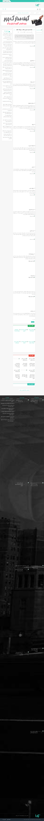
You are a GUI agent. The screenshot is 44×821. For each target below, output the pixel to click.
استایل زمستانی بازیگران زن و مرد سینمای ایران (24, 364)
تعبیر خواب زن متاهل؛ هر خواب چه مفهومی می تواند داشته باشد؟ (7, 34)
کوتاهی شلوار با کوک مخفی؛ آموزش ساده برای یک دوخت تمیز (7, 61)
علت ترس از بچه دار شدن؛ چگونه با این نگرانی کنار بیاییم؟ (7, 67)
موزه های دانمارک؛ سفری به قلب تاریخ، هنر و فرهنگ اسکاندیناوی (7, 51)
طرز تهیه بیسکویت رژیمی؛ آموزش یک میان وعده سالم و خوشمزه (7, 89)
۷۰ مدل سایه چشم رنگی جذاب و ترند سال (19, 401)
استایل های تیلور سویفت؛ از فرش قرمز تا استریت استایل (17, 376)
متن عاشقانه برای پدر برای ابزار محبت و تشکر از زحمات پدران (8, 134)
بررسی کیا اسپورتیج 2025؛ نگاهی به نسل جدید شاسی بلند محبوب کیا (7, 128)
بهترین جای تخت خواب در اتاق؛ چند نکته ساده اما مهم (7, 123)
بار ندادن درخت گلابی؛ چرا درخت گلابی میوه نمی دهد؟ (7, 86)
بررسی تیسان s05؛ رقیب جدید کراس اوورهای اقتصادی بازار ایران (7, 42)
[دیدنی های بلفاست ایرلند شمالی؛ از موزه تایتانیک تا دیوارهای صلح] (17, 382)
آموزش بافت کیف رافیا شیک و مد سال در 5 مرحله (19, 570)
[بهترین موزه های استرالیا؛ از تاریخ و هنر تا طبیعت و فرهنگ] (24, 382)
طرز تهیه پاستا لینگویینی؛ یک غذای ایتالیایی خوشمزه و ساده (7, 58)
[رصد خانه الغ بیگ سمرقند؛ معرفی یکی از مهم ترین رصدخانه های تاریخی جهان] (31, 382)
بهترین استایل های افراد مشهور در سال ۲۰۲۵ (24, 376)
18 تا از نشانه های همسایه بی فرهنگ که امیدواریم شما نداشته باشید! (19, 654)
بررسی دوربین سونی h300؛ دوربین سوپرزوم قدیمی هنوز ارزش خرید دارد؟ (7, 98)
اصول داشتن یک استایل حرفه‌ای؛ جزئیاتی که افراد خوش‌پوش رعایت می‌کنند (7, 75)
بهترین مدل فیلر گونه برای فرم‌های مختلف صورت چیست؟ (7, 71)
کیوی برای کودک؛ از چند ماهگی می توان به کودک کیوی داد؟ (7, 45)
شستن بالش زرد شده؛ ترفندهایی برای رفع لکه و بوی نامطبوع (19, 484)
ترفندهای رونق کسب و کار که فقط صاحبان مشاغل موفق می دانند (7, 131)
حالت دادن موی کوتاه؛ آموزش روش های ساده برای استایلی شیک (7, 78)
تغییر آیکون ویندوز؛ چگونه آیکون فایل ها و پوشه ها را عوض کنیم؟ (7, 64)
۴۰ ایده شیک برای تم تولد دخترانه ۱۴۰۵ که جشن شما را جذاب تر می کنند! (7, 38)
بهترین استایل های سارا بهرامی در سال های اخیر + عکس (32, 364)
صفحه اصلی (8, 819)
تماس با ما (37, 1)
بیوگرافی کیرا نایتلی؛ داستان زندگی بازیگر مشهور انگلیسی (7, 48)
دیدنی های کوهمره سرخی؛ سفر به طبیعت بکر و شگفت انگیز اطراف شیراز (7, 83)
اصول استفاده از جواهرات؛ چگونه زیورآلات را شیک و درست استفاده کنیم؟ (7, 106)
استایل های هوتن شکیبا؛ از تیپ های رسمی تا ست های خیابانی (32, 376)
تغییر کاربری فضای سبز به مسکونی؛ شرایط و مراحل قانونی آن (7, 117)
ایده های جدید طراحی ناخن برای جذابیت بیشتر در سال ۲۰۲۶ (17, 365)
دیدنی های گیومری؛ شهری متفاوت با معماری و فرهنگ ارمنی (7, 113)
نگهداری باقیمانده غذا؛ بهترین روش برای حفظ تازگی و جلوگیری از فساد (7, 93)
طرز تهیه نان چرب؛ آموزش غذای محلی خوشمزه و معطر (7, 120)
